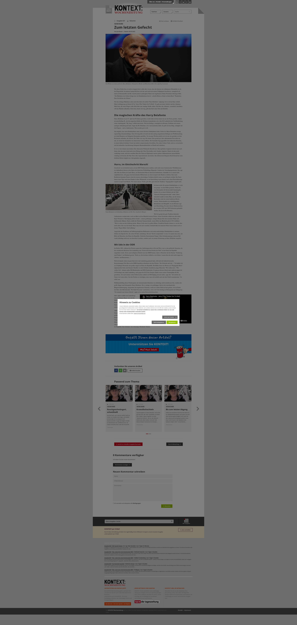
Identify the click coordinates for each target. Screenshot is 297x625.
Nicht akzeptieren (159, 322)
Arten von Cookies (169, 317)
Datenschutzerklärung (139, 313)
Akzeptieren (172, 322)
